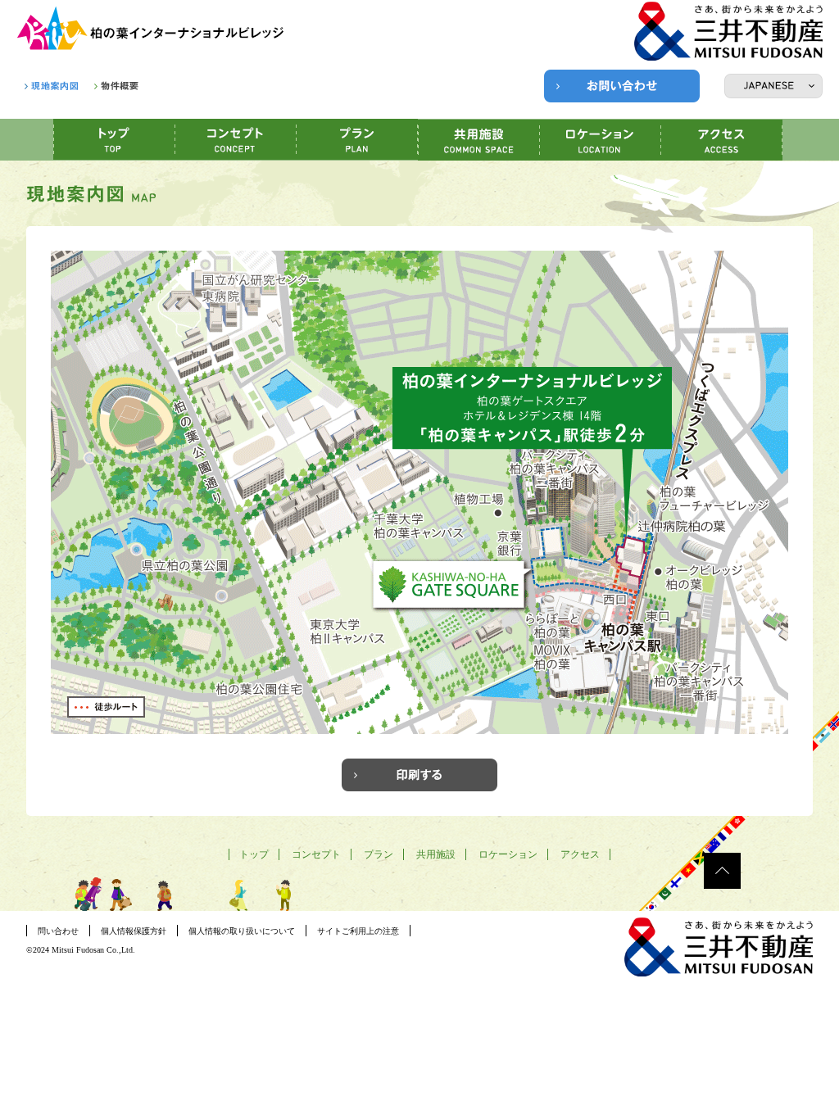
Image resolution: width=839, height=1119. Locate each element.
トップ (254, 854)
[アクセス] (721, 140)
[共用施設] (479, 140)
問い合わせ (58, 931)
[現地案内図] (51, 86)
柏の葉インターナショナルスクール (151, 28)
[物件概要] (116, 86)
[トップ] (114, 139)
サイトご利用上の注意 (358, 931)
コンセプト (316, 854)
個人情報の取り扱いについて (241, 931)
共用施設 (436, 854)
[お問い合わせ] (622, 86)
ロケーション (507, 854)
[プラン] (357, 139)
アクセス (580, 854)
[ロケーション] (600, 140)
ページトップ (722, 871)
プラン (378, 854)
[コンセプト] (236, 139)
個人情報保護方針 (133, 931)
